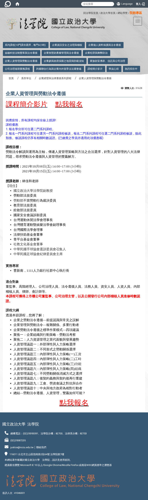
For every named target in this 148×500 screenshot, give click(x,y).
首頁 (11, 78)
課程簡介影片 (95, 68)
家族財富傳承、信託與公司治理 (107, 60)
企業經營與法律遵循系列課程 (55, 78)
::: (82, 12)
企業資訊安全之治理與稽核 (67, 45)
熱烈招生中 (131, 68)
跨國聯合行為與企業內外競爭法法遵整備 (58, 68)
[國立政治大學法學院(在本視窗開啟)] (52, 23)
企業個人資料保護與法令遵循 (104, 45)
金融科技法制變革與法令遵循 (21, 52)
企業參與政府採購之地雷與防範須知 (64, 60)
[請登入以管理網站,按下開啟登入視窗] (8, 4)
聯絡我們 (41, 447)
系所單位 (26, 78)
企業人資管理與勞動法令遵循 (21, 60)
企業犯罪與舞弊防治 (96, 52)
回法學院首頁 (90, 13)
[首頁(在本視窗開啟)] (17, 4)
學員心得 (114, 68)
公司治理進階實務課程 (17, 68)
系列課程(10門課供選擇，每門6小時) (25, 45)
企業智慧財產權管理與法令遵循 (61, 52)
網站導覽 (123, 13)
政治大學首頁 (107, 13)
